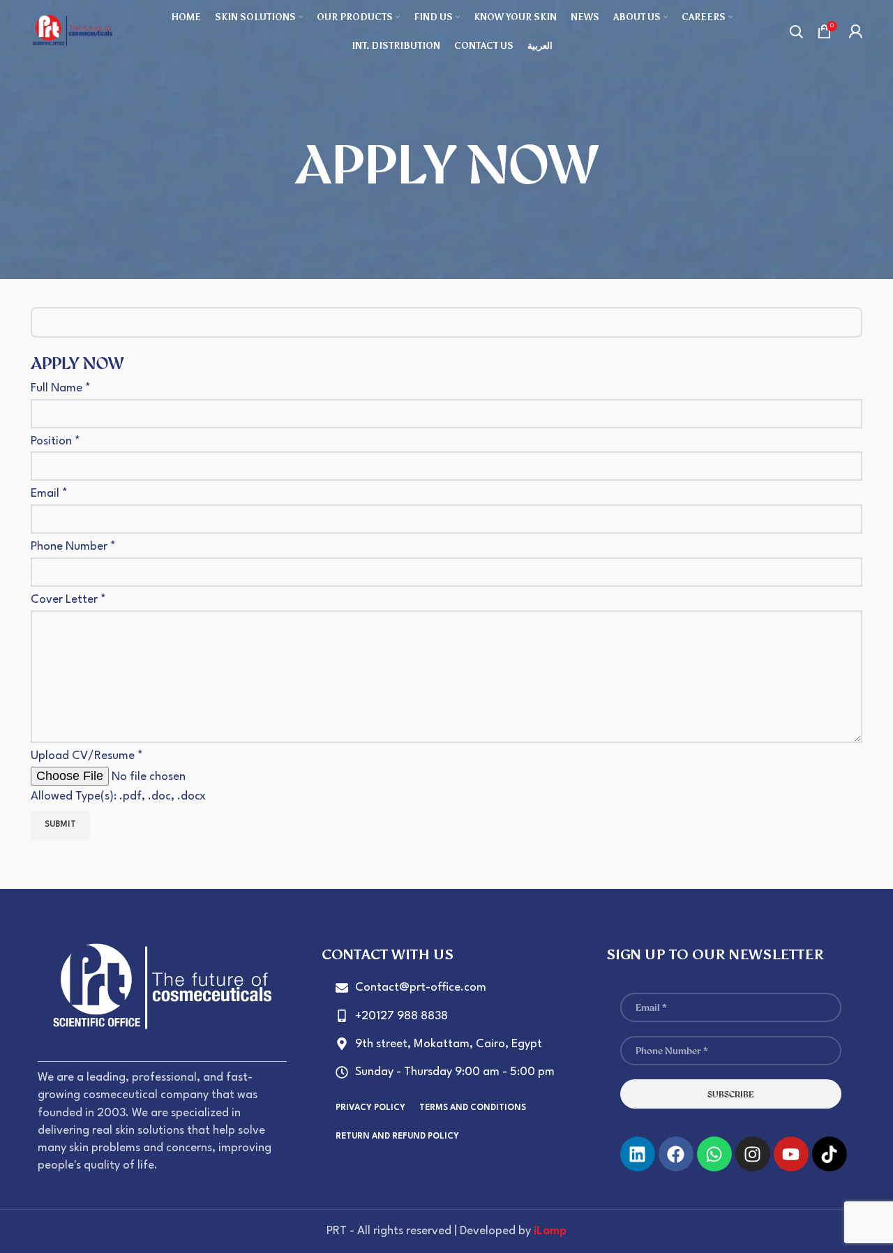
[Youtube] (791, 1153)
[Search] (796, 31)
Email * (49, 494)
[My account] (855, 31)
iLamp (550, 1231)
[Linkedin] (637, 1153)
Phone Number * (73, 547)
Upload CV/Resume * (118, 776)
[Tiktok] (829, 1153)
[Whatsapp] (714, 1153)
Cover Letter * (68, 600)
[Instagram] (752, 1153)
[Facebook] (676, 1153)
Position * (55, 441)
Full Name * (61, 388)
